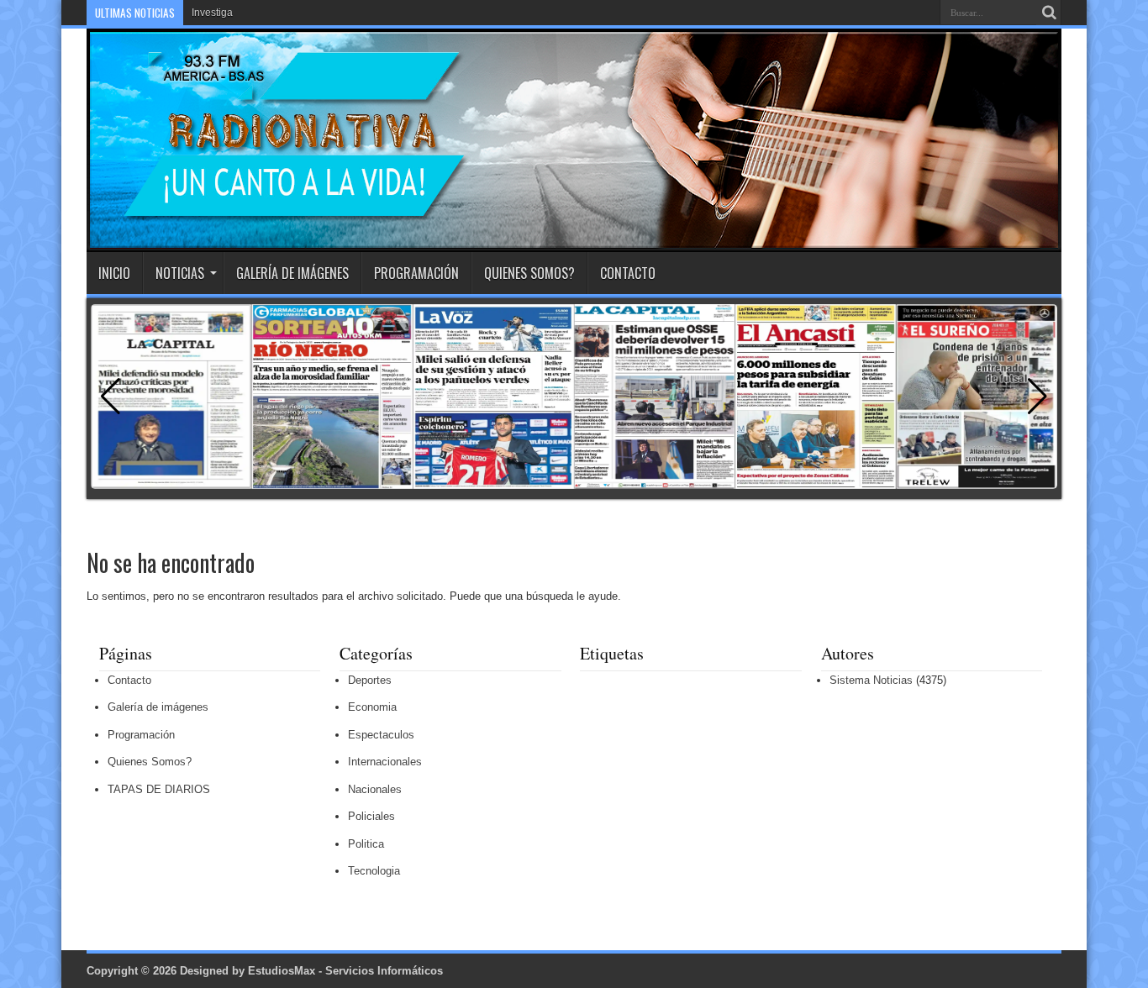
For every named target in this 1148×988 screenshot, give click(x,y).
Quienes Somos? (529, 273)
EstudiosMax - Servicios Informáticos (345, 970)
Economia (372, 707)
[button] (1037, 396)
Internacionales (385, 761)
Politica (366, 844)
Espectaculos (381, 734)
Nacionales (375, 789)
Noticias (179, 273)
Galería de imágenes (292, 273)
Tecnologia (374, 870)
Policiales (371, 816)
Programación (416, 273)
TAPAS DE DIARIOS (159, 789)
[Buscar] (1048, 12)
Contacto (628, 273)
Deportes (370, 680)
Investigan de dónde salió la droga (271, 12)
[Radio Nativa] (278, 210)
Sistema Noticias (871, 680)
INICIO (114, 273)
